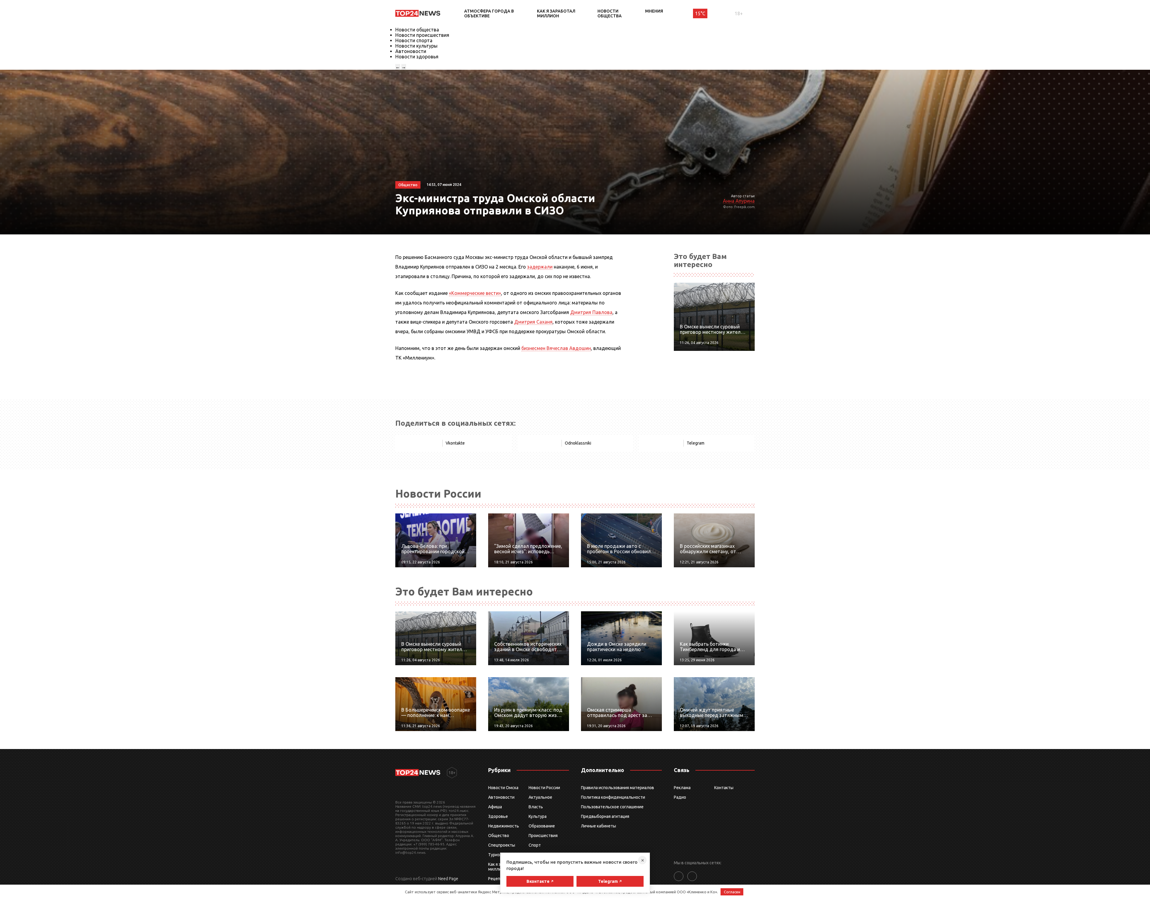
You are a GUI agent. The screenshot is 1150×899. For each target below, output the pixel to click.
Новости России (544, 787)
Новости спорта (413, 40)
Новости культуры (416, 45)
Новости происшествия (422, 35)
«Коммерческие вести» (475, 293)
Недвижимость (503, 826)
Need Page (448, 878)
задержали (540, 266)
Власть (536, 806)
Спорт (535, 845)
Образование (542, 826)
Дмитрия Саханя (533, 322)
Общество (498, 835)
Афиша (495, 806)
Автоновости (410, 51)
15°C (700, 13)
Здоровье (498, 816)
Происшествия (543, 835)
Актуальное (540, 797)
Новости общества (609, 13)
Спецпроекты (501, 845)
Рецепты (497, 878)
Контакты (723, 787)
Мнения (654, 11)
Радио (680, 797)
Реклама (682, 787)
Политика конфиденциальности (613, 797)
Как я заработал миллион (556, 13)
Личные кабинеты (598, 826)
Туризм (495, 854)
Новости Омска (503, 787)
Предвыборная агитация (605, 816)
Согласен (732, 892)
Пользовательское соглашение (612, 806)
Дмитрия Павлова (591, 312)
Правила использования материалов (617, 787)
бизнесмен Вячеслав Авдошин (556, 348)
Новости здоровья (416, 56)
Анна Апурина (739, 201)
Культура (538, 816)
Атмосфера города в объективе (489, 13)
